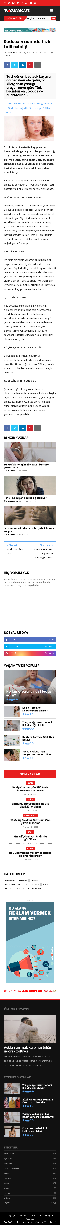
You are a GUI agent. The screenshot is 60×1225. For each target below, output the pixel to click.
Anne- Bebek (10, 880)
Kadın (45, 18)
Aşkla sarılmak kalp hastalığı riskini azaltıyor (27, 1049)
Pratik (30, 848)
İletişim (37, 1222)
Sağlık (30, 799)
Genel (30, 783)
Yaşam (26, 889)
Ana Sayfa (8, 1222)
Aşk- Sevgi (23, 880)
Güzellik (35, 885)
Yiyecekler (36, 889)
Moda (6, 1188)
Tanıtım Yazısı (23, 1222)
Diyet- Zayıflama (12, 885)
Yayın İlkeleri (50, 1222)
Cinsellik (35, 880)
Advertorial (30, 815)
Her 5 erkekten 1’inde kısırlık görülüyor (30, 103)
